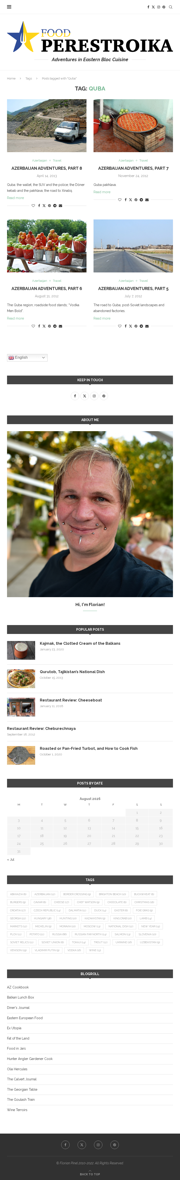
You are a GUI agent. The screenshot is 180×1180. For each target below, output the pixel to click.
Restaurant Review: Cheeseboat (71, 700)
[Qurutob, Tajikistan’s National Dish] (21, 678)
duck (100, 910)
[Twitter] (153, 7)
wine (95, 950)
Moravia (67, 926)
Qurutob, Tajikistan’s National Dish (72, 672)
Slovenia (147, 934)
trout (100, 942)
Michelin (43, 926)
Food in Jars (16, 1048)
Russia (59, 934)
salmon (122, 934)
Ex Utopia (14, 1028)
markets (18, 926)
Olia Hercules (17, 1069)
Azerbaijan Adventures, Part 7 (133, 168)
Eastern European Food (25, 1018)
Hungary (42, 918)
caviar (40, 902)
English (21, 357)
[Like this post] (33, 205)
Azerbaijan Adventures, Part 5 (133, 288)
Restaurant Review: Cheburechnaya (41, 728)
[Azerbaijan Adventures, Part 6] (46, 245)
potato (37, 934)
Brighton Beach (112, 894)
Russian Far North (90, 934)
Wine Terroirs (17, 1110)
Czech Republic (47, 910)
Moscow (92, 926)
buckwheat (144, 894)
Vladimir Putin (47, 950)
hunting (68, 918)
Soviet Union (52, 942)
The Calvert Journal (22, 1079)
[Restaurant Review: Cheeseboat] (21, 707)
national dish (121, 926)
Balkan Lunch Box (20, 997)
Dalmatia (77, 910)
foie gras (144, 910)
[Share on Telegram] (54, 205)
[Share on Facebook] (39, 205)
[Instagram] (158, 7)
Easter (121, 910)
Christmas (144, 902)
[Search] (170, 7)
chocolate (117, 902)
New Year (150, 926)
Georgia (18, 918)
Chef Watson (88, 902)
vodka (74, 950)
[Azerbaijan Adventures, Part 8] (46, 125)
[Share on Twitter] (44, 205)
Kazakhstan (95, 918)
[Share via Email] (60, 205)
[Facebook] (148, 7)
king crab (122, 918)
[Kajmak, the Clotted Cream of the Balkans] (21, 650)
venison (18, 950)
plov (15, 934)
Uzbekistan (150, 942)
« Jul (10, 859)
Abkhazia (18, 894)
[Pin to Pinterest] (49, 205)
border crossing (77, 894)
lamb (146, 918)
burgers (18, 902)
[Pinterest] (163, 7)
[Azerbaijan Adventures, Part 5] (133, 245)
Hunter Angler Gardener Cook (29, 1059)
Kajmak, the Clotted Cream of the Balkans (80, 643)
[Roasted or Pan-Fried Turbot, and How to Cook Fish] (21, 755)
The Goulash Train (21, 1099)
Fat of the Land (18, 1038)
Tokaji (79, 942)
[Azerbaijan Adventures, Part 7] (133, 125)
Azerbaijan (44, 894)
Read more (15, 198)
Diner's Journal (18, 1008)
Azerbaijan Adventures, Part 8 (46, 168)
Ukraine (124, 942)
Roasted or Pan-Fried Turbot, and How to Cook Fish (89, 748)
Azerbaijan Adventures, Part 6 (46, 288)
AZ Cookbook (18, 987)
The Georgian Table (22, 1089)
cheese (61, 902)
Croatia (18, 910)
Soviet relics (21, 942)
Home (11, 78)
